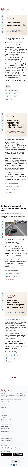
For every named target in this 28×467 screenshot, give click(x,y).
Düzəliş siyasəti (4, 426)
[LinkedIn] (18, 448)
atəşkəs (8, 86)
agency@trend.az (4, 402)
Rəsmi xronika (4, 412)
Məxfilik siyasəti (4, 436)
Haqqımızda (4, 417)
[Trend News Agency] (5, 390)
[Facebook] (5, 448)
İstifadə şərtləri (4, 434)
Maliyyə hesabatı (5, 428)
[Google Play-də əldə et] (18, 454)
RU (16, 464)
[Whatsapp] (2, 448)
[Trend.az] (5, 9)
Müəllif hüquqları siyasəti (6, 438)
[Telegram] (15, 448)
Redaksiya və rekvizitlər (6, 419)
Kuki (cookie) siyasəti (5, 440)
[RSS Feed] (21, 448)
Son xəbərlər (4, 410)
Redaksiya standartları (6, 424)
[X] (8, 448)
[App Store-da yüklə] (6, 454)
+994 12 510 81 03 (5, 401)
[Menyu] (25, 9)
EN (11, 464)
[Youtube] (12, 448)
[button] (2, 16)
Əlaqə (2, 422)
